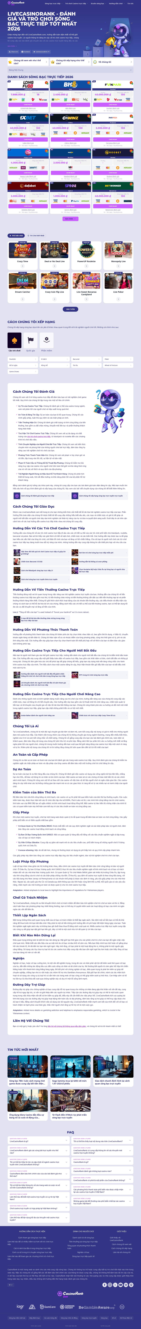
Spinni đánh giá (70, 210)
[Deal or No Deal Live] (54, 255)
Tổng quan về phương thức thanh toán (81, 1247)
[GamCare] (48, 1307)
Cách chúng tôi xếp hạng (121, 1248)
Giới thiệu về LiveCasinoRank (116, 1239)
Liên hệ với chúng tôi (121, 1252)
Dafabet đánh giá (28, 210)
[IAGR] (20, 1307)
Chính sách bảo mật (71, 1326)
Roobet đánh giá (113, 176)
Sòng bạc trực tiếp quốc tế (83, 1256)
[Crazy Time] (23, 255)
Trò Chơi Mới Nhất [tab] (37, 236)
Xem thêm (69, 219)
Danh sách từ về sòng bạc (83, 1237)
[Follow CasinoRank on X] (115, 1285)
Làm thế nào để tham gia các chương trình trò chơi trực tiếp (31, 1257)
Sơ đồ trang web (105, 1326)
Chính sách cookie (36, 1326)
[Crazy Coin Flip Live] (54, 287)
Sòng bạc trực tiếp (52, 3)
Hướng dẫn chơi (116, 3)
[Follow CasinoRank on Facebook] (104, 1285)
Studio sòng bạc (97, 3)
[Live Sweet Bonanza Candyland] (86, 287)
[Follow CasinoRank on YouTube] (120, 1285)
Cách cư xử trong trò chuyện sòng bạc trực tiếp (32, 1252)
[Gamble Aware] (97, 1307)
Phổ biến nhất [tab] (17, 236)
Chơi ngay (28, 104)
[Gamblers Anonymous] (32, 1307)
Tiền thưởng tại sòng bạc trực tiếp (83, 1241)
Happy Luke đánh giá (28, 176)
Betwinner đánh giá (113, 210)
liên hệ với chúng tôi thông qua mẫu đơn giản (67, 1026)
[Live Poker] (118, 287)
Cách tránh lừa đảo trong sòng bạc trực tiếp (32, 1248)
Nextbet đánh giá (70, 176)
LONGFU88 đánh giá (28, 108)
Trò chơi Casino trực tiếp (75, 3)
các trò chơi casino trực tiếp (38, 436)
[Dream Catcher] (23, 287)
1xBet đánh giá (28, 143)
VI (9, 1285)
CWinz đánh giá (70, 143)
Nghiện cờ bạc (83, 1252)
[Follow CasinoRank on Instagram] (110, 1285)
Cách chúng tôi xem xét (121, 1244)
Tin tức (130, 3)
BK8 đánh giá (70, 108)
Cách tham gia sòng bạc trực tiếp (32, 1237)
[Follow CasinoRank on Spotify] (126, 1285)
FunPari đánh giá (113, 108)
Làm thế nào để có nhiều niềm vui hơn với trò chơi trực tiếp (30, 1243)
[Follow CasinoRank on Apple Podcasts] (131, 1285)
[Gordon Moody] (67, 1307)
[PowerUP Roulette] (86, 255)
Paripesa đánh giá (113, 143)
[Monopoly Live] (118, 255)
